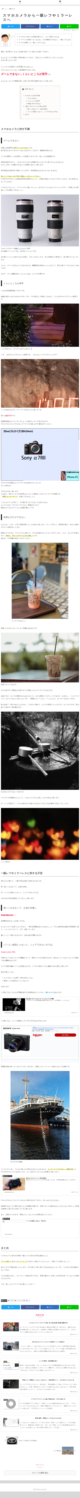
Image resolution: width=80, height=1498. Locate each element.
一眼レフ (27, 1300)
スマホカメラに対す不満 (32, 95)
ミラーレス (19, 1300)
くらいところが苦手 (34, 101)
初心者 (5, 1300)
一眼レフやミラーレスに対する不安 (36, 106)
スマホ (11, 1300)
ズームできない (32, 98)
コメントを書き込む (40, 1473)
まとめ (27, 114)
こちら (21, 248)
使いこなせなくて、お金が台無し (38, 109)
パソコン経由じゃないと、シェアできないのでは (43, 111)
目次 (26, 89)
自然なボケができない (34, 103)
